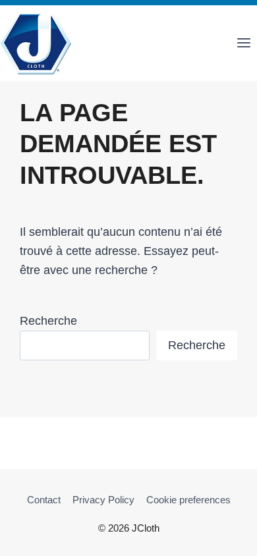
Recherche (48, 320)
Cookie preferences (188, 499)
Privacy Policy (103, 499)
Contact (44, 499)
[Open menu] (243, 43)
